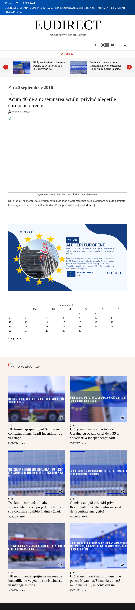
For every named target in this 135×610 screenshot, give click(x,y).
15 (63, 322)
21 (46, 326)
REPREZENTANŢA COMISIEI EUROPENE (74, 8)
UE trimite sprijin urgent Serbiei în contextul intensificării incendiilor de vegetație (35, 433)
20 (26, 326)
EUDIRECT (67, 25)
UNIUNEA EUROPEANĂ (16, 8)
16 (80, 322)
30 (80, 330)
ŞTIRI (10, 94)
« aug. (11, 338)
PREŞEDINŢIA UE (13, 12)
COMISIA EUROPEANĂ (41, 8)
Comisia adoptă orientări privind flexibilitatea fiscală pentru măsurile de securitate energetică (104, 67)
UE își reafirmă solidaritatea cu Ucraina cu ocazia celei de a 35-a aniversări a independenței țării (94, 433)
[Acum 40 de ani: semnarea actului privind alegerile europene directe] (67, 155)
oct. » (18, 338)
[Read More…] (86, 205)
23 (80, 326)
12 (10, 322)
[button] (5, 67)
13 (26, 322)
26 (10, 330)
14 (46, 322)
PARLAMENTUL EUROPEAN (111, 8)
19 (10, 326)
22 (63, 326)
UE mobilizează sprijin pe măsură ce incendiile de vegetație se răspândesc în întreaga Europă (35, 580)
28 (46, 330)
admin (18, 112)
